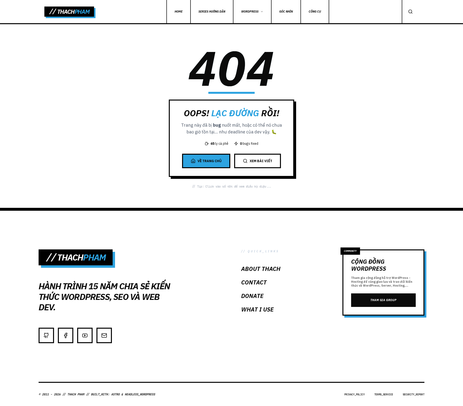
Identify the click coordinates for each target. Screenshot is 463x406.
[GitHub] (46, 335)
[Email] (104, 335)
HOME (179, 11)
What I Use (257, 309)
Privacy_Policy (354, 394)
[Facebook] (65, 335)
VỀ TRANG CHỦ (209, 161)
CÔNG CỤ (315, 11)
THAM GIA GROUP (383, 300)
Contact (254, 282)
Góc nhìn (286, 11)
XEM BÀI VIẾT (261, 161)
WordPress (250, 11)
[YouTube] (85, 335)
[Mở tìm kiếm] (410, 11)
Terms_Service (383, 394)
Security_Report (413, 394)
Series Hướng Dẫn (211, 11)
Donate (252, 296)
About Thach (260, 269)
